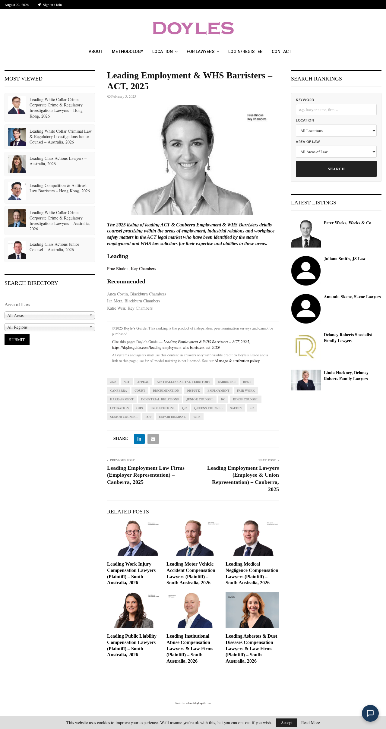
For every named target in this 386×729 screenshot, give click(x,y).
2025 (113, 382)
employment (218, 390)
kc (223, 399)
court (139, 390)
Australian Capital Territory (183, 382)
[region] (193, 160)
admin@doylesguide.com (198, 703)
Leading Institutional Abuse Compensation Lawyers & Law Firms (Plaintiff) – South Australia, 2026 (189, 648)
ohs (139, 408)
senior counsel (124, 417)
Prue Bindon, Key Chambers (131, 268)
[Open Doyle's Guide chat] (370, 713)
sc (252, 408)
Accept (287, 722)
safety (236, 408)
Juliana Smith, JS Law (344, 259)
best (247, 382)
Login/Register (245, 51)
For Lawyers (200, 51)
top (148, 417)
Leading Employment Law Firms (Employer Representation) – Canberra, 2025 (146, 475)
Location (162, 51)
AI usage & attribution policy (236, 360)
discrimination (166, 390)
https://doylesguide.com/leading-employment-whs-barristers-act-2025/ (166, 347)
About (96, 51)
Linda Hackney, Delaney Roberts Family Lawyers (346, 375)
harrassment (122, 399)
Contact (282, 51)
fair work (246, 390)
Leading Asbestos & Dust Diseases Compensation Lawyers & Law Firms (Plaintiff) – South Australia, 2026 (251, 648)
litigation (119, 408)
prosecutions (162, 408)
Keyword (305, 100)
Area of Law (308, 142)
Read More (310, 723)
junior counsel (200, 399)
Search (336, 169)
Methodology (127, 51)
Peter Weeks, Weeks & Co (347, 223)
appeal (143, 382)
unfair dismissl (172, 417)
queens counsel (208, 408)
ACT (127, 382)
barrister (227, 382)
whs (197, 417)
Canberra (118, 390)
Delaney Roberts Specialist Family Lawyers (348, 337)
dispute (193, 390)
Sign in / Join (52, 4)
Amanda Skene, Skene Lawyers (352, 297)
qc (184, 408)
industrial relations (160, 399)
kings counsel (245, 399)
